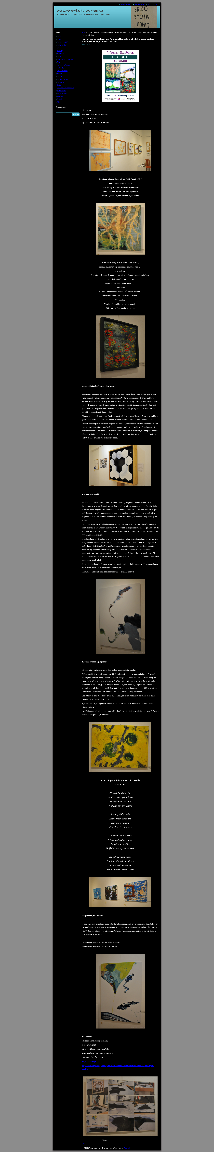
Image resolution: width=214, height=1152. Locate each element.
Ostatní (59, 85)
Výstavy (60, 96)
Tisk (156, 4)
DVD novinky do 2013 (65, 59)
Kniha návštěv (62, 45)
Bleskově (60, 54)
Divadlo (59, 56)
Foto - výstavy (62, 71)
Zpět (83, 1143)
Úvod (83, 32)
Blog (58, 48)
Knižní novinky (62, 79)
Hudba (59, 76)
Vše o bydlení (62, 93)
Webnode (127, 1148)
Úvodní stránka (125, 4)
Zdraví (59, 99)
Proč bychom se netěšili (65, 88)
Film (58, 62)
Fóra (58, 102)
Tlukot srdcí (61, 91)
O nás (59, 39)
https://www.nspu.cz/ (90, 1061)
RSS (149, 4)
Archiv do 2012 (62, 42)
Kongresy (60, 82)
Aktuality (60, 51)
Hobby (59, 74)
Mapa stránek (140, 4)
